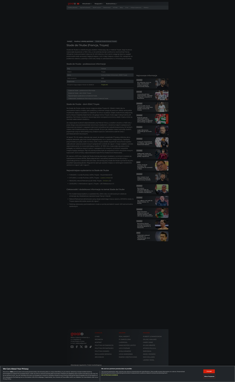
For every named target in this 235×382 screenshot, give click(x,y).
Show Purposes (209, 376)
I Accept (209, 371)
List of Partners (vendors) (109, 375)
